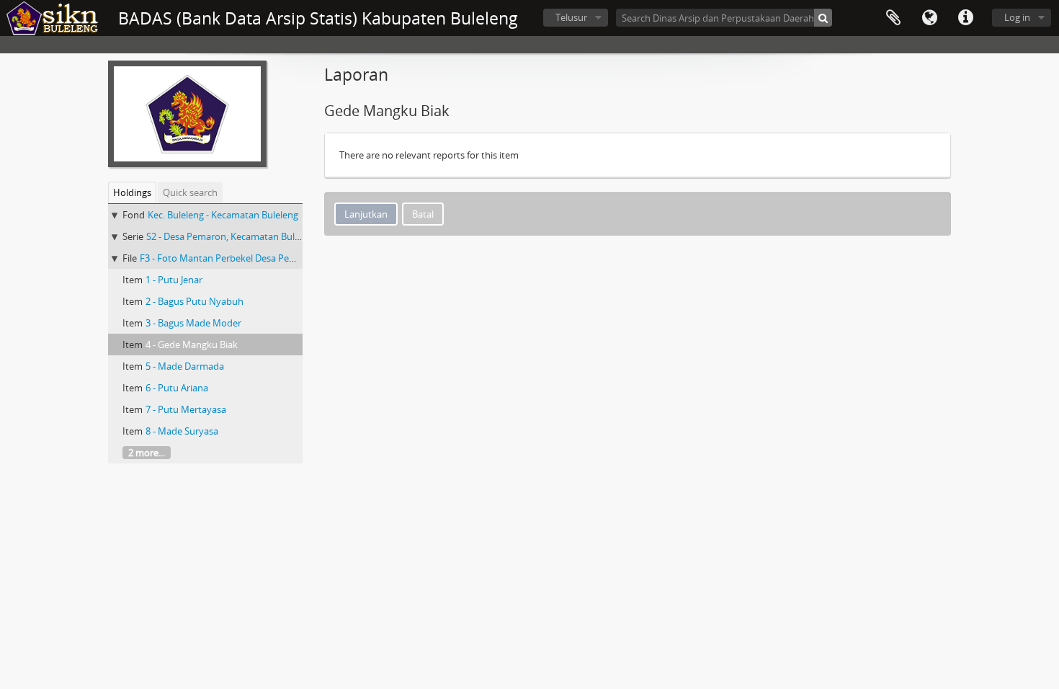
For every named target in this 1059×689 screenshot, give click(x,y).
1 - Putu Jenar (174, 279)
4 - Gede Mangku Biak (192, 344)
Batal (423, 214)
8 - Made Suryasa (182, 430)
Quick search (190, 192)
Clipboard (893, 18)
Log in (1017, 17)
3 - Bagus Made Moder (193, 322)
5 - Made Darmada (185, 366)
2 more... (146, 452)
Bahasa (929, 18)
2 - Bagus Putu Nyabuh (194, 301)
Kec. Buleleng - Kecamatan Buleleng (223, 214)
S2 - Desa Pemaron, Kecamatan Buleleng (232, 236)
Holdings (132, 192)
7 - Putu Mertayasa (186, 409)
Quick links (965, 18)
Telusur (571, 17)
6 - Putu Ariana (177, 387)
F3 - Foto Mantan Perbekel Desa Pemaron (229, 258)
